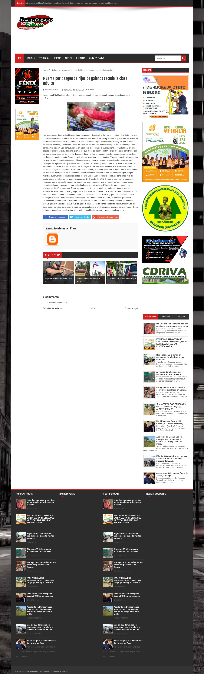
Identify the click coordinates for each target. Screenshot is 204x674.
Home (19, 58)
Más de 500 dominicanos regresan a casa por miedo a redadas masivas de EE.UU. (40, 627)
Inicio (93, 308)
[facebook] (180, 3)
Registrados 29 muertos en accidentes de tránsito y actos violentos (40, 535)
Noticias (30, 58)
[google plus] (186, 3)
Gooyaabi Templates (59, 671)
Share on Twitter (82, 217)
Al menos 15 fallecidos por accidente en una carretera (39, 550)
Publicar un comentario (57, 303)
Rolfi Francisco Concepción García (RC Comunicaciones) (40, 595)
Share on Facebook (57, 217)
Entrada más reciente (52, 308)
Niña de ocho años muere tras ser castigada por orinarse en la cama (41, 502)
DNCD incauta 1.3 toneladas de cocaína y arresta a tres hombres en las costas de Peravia (64, 3)
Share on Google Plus (108, 217)
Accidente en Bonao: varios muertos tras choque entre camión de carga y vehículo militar (39, 610)
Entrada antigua (131, 308)
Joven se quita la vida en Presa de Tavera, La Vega (41, 641)
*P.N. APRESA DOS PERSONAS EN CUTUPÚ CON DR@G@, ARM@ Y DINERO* (40, 580)
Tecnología (44, 58)
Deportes (80, 58)
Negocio (57, 58)
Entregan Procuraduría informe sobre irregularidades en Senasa (41, 564)
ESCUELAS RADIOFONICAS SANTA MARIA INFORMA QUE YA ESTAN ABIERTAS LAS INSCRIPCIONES (40, 519)
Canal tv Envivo (96, 58)
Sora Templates (31, 671)
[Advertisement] (134, 33)
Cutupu (68, 58)
